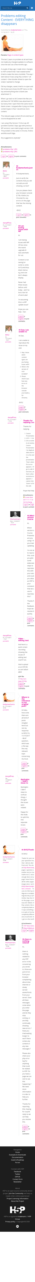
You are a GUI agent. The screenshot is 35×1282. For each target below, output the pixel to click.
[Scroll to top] (17, 1228)
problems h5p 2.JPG (10, 151)
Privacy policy (10, 1222)
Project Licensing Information (17, 1198)
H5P (17, 1209)
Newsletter (18, 1182)
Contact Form (17, 1179)
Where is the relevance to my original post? (26, 701)
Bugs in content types (15, 55)
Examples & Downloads (17, 1155)
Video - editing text (23, 639)
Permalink (6, 178)
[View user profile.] (12, 52)
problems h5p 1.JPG (10, 149)
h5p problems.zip (29, 928)
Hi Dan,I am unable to (24, 331)
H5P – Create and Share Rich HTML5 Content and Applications (17, 3)
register (11, 156)
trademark (22, 1216)
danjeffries (7, 223)
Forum (17, 1162)
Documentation (17, 1157)
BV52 (5, 171)
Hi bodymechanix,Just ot (24, 168)
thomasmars (15, 519)
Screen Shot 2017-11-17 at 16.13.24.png (28, 499)
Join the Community (16, 1193)
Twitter (17, 1174)
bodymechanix (16, 30)
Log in (3, 156)
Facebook (17, 1171)
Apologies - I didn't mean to (25, 781)
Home (17, 1152)
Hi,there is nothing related (26, 941)
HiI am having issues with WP (23, 228)
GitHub (17, 1177)
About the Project (17, 1201)
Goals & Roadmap (17, 1160)
